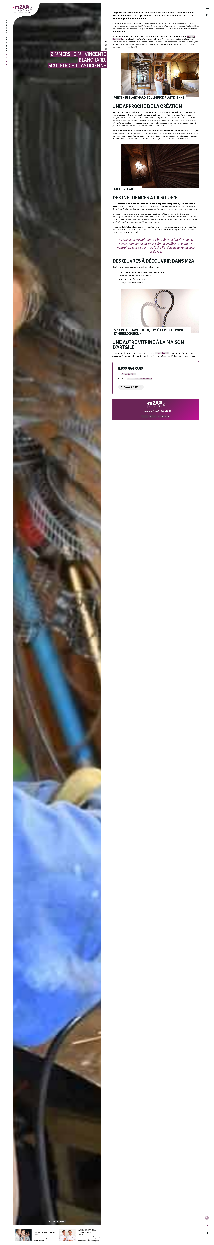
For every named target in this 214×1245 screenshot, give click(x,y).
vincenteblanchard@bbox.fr (139, 379)
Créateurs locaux (58, 1221)
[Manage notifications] (207, 1218)
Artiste (146, 416)
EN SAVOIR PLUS (129, 387)
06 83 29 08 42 (129, 374)
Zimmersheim (164, 416)
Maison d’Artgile (162, 353)
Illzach (154, 416)
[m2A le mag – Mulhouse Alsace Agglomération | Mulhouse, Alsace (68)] (29, 9)
